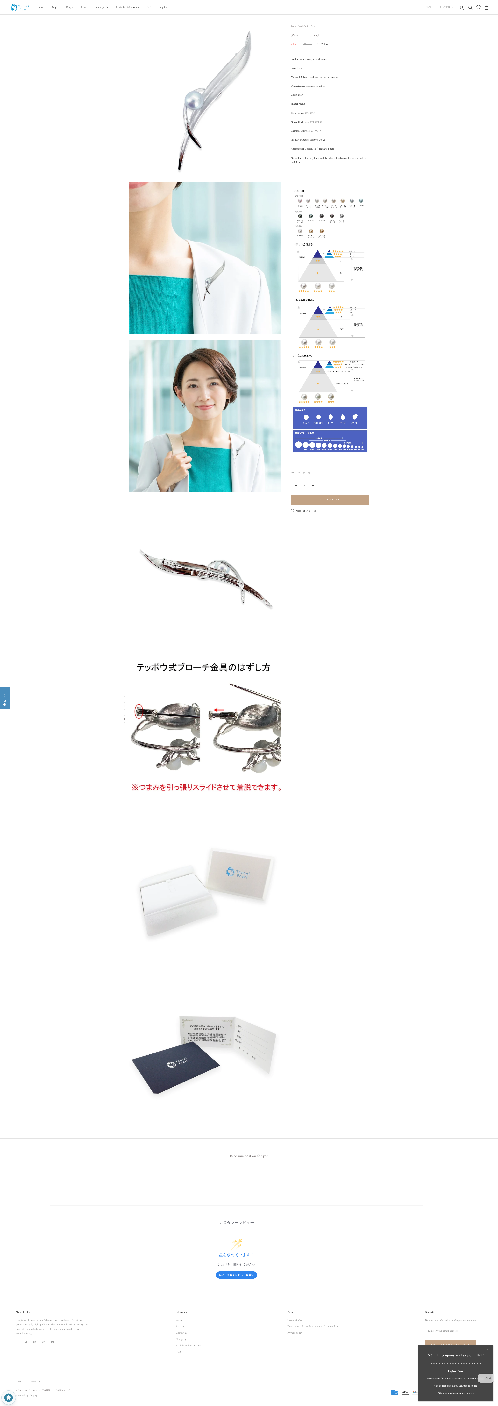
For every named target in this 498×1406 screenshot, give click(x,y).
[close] (488, 1350)
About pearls (102, 7)
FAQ (149, 7)
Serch (179, 1320)
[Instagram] (34, 1342)
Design (69, 7)
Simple (55, 7)
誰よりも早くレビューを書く (236, 1275)
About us (181, 1326)
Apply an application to (450, 1345)
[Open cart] (486, 7)
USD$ (428, 7)
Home (40, 7)
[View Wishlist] (478, 7)
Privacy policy (294, 1333)
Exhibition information (127, 7)
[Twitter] (304, 473)
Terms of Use (294, 1320)
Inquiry (163, 7)
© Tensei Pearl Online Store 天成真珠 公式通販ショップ (43, 1390)
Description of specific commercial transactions (313, 1326)
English (445, 7)
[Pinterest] (309, 473)
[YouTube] (52, 1342)
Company (181, 1339)
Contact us (181, 1333)
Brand (84, 7)
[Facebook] (299, 473)
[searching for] (470, 7)
